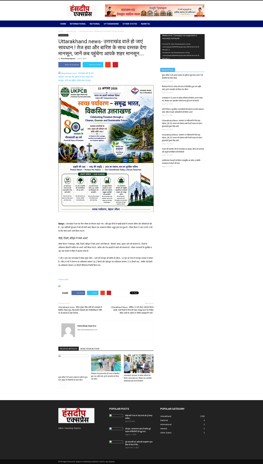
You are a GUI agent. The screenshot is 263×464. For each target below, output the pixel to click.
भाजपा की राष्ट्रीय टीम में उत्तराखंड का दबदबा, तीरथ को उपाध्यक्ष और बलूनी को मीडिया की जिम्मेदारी (183, 150)
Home (63, 23)
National (95, 23)
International (78, 23)
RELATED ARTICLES (68, 349)
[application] (182, 46)
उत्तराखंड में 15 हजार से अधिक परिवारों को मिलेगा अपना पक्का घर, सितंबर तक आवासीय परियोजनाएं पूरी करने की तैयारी (137, 378)
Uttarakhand (111, 23)
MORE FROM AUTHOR (89, 349)
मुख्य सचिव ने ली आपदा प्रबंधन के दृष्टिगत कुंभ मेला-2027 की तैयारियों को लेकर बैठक (182, 76)
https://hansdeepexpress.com (87, 329)
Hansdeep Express (68, 58)
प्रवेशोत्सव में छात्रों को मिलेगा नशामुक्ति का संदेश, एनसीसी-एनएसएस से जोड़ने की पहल (181, 161)
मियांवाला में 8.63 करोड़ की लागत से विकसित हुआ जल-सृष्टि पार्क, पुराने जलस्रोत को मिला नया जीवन (105, 376)
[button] (201, 24)
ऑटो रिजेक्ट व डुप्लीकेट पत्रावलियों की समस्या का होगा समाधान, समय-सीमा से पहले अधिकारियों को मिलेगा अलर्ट (183, 110)
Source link (63, 279)
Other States (130, 23)
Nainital (145, 23)
